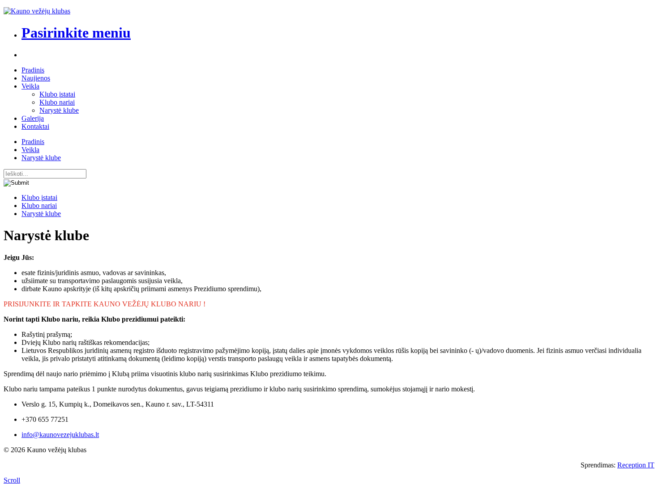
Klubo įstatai (57, 94)
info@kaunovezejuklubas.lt (60, 434)
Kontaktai (35, 126)
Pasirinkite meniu (76, 33)
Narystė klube (59, 110)
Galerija (32, 118)
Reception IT (635, 465)
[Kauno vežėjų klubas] (37, 11)
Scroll (12, 480)
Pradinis (32, 70)
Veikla (30, 86)
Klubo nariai (57, 102)
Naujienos (35, 78)
